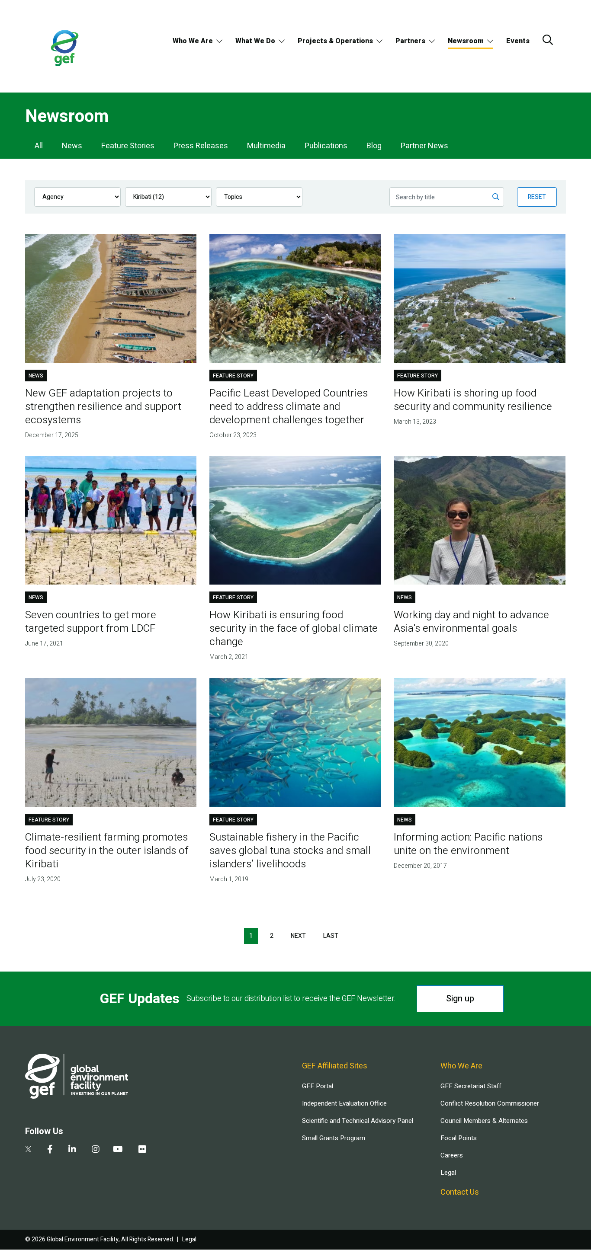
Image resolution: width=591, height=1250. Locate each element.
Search (548, 40)
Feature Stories (127, 146)
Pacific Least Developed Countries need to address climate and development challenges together (288, 407)
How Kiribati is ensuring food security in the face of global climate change (293, 628)
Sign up (460, 998)
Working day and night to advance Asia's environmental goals (471, 621)
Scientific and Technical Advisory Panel (357, 1120)
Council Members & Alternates (484, 1120)
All (39, 146)
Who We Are (193, 41)
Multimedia (266, 146)
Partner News (424, 146)
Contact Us (459, 1192)
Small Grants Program (333, 1138)
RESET (537, 196)
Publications (326, 146)
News (72, 146)
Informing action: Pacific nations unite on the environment (468, 844)
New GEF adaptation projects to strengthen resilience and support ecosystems (103, 407)
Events (518, 41)
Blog (374, 146)
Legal (448, 1172)
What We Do (255, 41)
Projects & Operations (335, 41)
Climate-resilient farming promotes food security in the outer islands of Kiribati (106, 851)
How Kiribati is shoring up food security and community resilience (473, 400)
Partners (410, 41)
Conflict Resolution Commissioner (489, 1103)
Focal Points (458, 1138)
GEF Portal (317, 1086)
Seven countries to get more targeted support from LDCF (90, 621)
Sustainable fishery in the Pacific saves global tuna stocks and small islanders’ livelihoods (290, 851)
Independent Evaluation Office (344, 1103)
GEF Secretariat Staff (470, 1086)
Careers (451, 1155)
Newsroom (466, 41)
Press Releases (200, 146)
